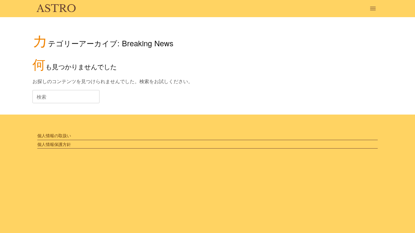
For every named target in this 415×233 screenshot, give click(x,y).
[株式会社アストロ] (56, 8)
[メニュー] (374, 8)
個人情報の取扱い (54, 135)
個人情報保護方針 (54, 144)
